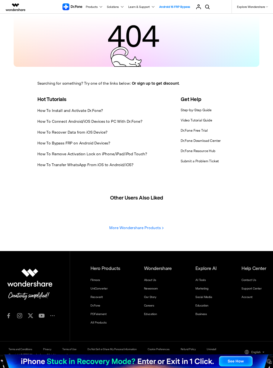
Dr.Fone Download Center (201, 141)
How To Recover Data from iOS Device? (72, 132)
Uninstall (211, 349)
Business (201, 314)
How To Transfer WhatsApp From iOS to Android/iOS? (85, 165)
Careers (149, 305)
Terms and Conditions (20, 349)
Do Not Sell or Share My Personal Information (111, 349)
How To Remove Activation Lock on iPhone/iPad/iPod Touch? (92, 154)
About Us (150, 280)
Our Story (150, 297)
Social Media (203, 297)
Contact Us (248, 280)
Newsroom (151, 288)
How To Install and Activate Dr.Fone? (70, 110)
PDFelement (98, 314)
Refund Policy (188, 349)
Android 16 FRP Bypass (174, 7)
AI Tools (200, 280)
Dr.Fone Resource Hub (198, 151)
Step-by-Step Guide (196, 110)
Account (247, 297)
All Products (98, 322)
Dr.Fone (95, 305)
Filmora (95, 280)
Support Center (251, 288)
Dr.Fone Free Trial (194, 130)
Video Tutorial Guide (196, 120)
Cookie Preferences (158, 349)
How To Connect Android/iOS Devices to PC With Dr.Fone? (89, 121)
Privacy (47, 349)
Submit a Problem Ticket (200, 161)
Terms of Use (69, 349)
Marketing (202, 288)
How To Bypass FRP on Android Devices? (73, 143)
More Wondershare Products (135, 227)
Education (150, 314)
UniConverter (98, 288)
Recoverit (96, 297)
